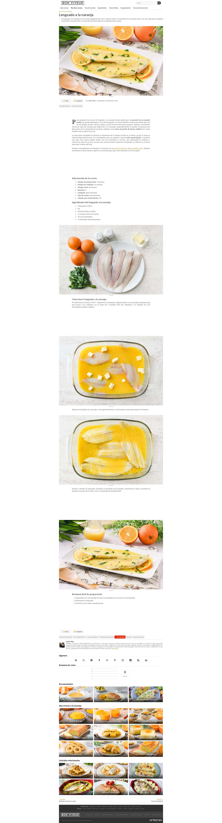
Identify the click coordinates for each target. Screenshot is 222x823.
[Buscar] (159, 3)
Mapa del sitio (156, 814)
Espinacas (137, 808)
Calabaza (119, 808)
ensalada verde (137, 148)
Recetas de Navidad (66, 637)
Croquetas (102, 808)
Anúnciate (89, 814)
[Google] (76, 660)
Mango (110, 806)
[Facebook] (99, 660)
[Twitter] (107, 660)
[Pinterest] (115, 660)
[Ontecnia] (155, 820)
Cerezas (138, 806)
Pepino (115, 806)
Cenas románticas (92, 637)
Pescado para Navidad (106, 637)
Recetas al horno (139, 637)
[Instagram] (122, 660)
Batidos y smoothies (95, 806)
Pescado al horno (65, 106)
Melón (120, 806)
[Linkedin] (130, 660)
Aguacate (131, 808)
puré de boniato (120, 148)
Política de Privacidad (121, 814)
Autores (96, 814)
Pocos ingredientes (79, 637)
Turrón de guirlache (157, 801)
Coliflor (125, 808)
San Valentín (121, 637)
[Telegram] (91, 660)
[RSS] (138, 660)
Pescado (129, 637)
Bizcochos (95, 808)
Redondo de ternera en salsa (67, 801)
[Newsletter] (146, 660)
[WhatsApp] (83, 660)
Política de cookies (136, 814)
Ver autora (115, 648)
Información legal (107, 814)
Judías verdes (126, 806)
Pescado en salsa (77, 106)
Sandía (133, 806)
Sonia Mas (70, 641)
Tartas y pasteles (87, 808)
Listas (142, 808)
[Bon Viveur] (72, 3)
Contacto (147, 814)
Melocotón (105, 806)
